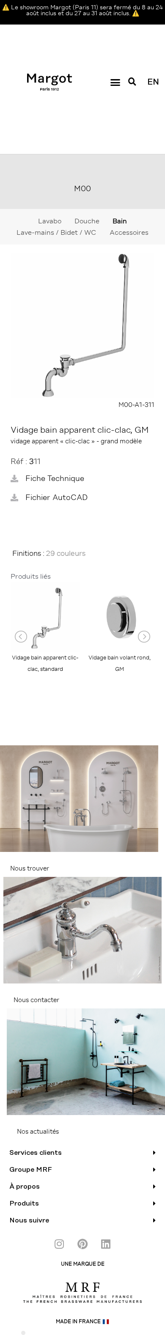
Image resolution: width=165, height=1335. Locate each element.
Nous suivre (29, 1220)
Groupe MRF (30, 1169)
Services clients (35, 1152)
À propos (24, 1186)
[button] (115, 82)
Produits (24, 1203)
